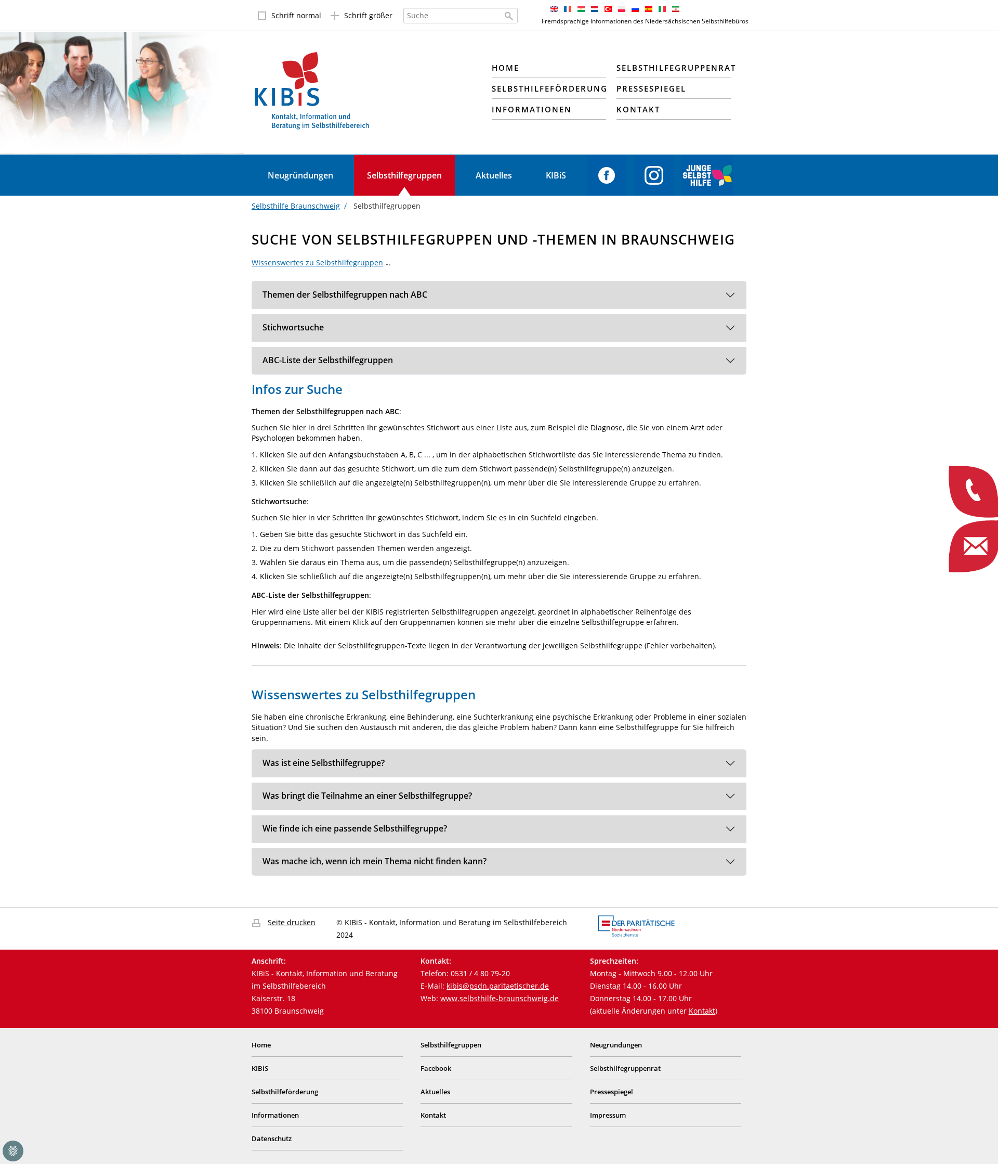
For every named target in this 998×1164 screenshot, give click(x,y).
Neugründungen (300, 175)
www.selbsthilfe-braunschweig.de (499, 998)
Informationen (275, 1115)
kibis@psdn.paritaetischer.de (498, 986)
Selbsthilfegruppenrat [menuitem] (673, 67)
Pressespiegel (611, 1091)
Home (261, 1045)
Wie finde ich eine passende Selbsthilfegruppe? (354, 828)
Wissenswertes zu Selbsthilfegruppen (317, 262)
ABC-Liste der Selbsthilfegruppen (327, 360)
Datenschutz (272, 1138)
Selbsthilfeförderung (285, 1091)
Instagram (654, 175)
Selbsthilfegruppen (404, 175)
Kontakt (702, 1011)
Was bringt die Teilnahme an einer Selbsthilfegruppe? (367, 795)
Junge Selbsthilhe (707, 175)
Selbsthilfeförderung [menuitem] (549, 88)
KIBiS (556, 175)
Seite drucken (292, 922)
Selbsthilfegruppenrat (625, 1068)
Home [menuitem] (505, 67)
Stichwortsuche (293, 327)
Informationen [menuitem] (532, 109)
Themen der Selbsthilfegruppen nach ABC (344, 294)
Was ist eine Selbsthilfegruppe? (323, 763)
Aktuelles (494, 175)
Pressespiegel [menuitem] (651, 88)
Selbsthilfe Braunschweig (296, 206)
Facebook (606, 175)
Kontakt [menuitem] (638, 109)
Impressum (608, 1115)
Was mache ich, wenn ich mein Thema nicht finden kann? (374, 861)
